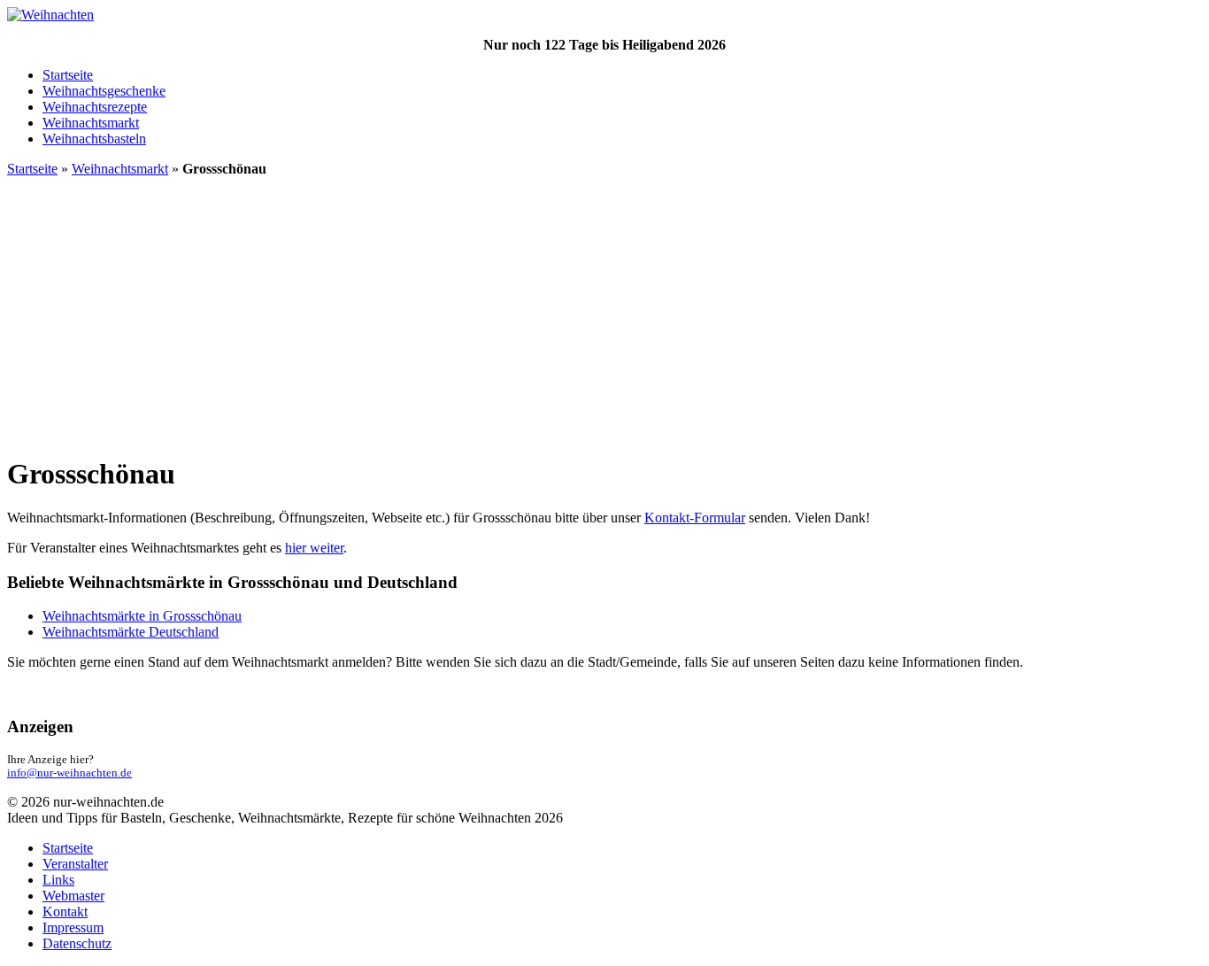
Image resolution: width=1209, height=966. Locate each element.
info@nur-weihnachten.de (69, 773)
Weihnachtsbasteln (94, 138)
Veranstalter (75, 863)
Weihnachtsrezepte (94, 106)
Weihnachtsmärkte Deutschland (130, 631)
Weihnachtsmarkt (90, 122)
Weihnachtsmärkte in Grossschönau (142, 615)
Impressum (73, 927)
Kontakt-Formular (694, 517)
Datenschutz (77, 943)
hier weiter (314, 547)
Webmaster (73, 895)
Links (58, 879)
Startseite (67, 74)
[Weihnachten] (50, 14)
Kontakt (65, 911)
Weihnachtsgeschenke (104, 90)
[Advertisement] (604, 315)
